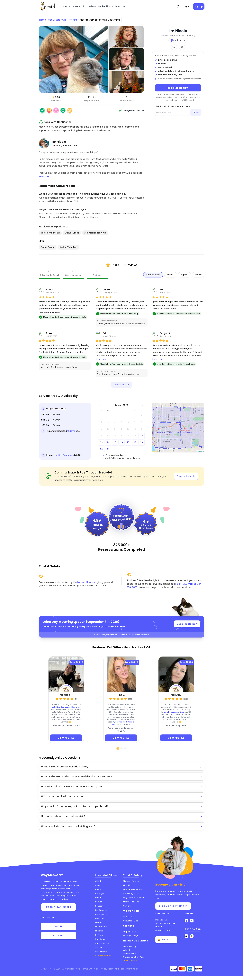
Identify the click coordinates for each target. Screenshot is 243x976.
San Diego (100, 939)
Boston (98, 889)
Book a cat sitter (58, 907)
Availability (104, 6)
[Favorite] (174, 47)
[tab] (118, 748)
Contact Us (162, 913)
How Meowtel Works (132, 889)
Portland (99, 935)
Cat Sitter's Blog (130, 921)
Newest (170, 274)
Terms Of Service (90, 968)
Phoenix (99, 931)
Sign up (198, 6)
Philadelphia (101, 926)
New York (99, 918)
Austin (98, 885)
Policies (116, 6)
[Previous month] (100, 405)
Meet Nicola (79, 6)
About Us (127, 885)
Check (196, 112)
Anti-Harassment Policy (126, 968)
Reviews (91, 6)
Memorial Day (129, 946)
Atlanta (98, 881)
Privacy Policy (107, 968)
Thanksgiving (129, 953)
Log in (186, 6)
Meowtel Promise (86, 582)
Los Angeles (101, 910)
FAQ (125, 6)
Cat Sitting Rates (131, 893)
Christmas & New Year (133, 957)
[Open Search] (178, 6)
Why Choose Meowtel (133, 897)
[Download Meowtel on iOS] (186, 936)
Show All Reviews (121, 385)
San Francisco (102, 943)
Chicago (99, 893)
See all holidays (131, 960)
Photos (66, 6)
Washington (101, 951)
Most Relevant (153, 274)
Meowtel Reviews (131, 902)
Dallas (98, 897)
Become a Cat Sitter (173, 906)
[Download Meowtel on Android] (192, 936)
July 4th (126, 950)
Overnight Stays (130, 936)
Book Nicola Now (177, 87)
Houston (99, 906)
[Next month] (142, 405)
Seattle (98, 947)
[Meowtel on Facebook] (186, 920)
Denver (98, 902)
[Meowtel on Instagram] (192, 920)
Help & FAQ (128, 917)
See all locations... (104, 955)
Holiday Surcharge (64, 455)
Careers (127, 906)
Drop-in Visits (129, 931)
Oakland (99, 922)
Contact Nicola (186, 476)
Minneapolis (101, 914)
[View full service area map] (178, 427)
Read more (101, 359)
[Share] (182, 47)
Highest (184, 274)
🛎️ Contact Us (166, 939)
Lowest (198, 274)
